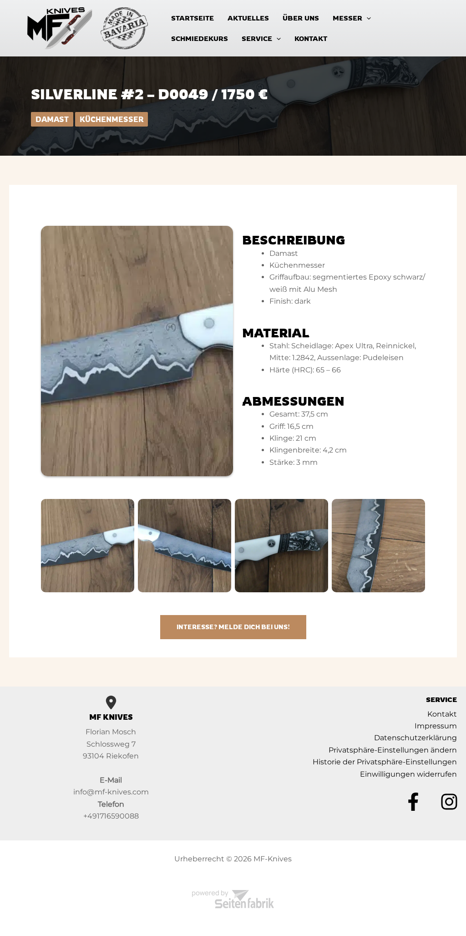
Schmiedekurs (199, 38)
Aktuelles (248, 18)
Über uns (301, 18)
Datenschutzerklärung (415, 737)
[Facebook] (413, 802)
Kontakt (310, 38)
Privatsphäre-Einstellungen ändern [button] (393, 750)
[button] (366, 18)
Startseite (192, 18)
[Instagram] (449, 802)
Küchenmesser (111, 119)
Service (257, 38)
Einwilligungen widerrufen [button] (408, 774)
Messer (347, 18)
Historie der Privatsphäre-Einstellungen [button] (385, 762)
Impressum (436, 726)
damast (52, 119)
